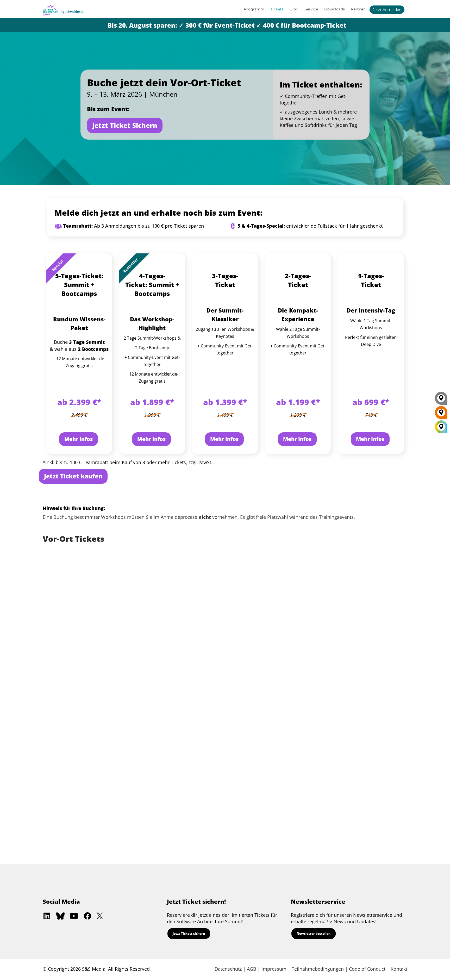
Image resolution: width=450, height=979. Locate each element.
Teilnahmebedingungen (318, 969)
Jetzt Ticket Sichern (124, 125)
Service (311, 9)
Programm (254, 9)
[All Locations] (441, 427)
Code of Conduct (367, 969)
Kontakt (399, 969)
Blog (294, 9)
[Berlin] (441, 414)
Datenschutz (228, 969)
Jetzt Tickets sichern (189, 933)
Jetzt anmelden (387, 9)
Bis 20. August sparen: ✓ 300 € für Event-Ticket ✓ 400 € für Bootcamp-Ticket (227, 25)
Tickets (277, 9)
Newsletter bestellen (313, 933)
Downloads (334, 9)
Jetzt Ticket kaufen (73, 476)
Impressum (273, 969)
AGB (251, 969)
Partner (358, 9)
